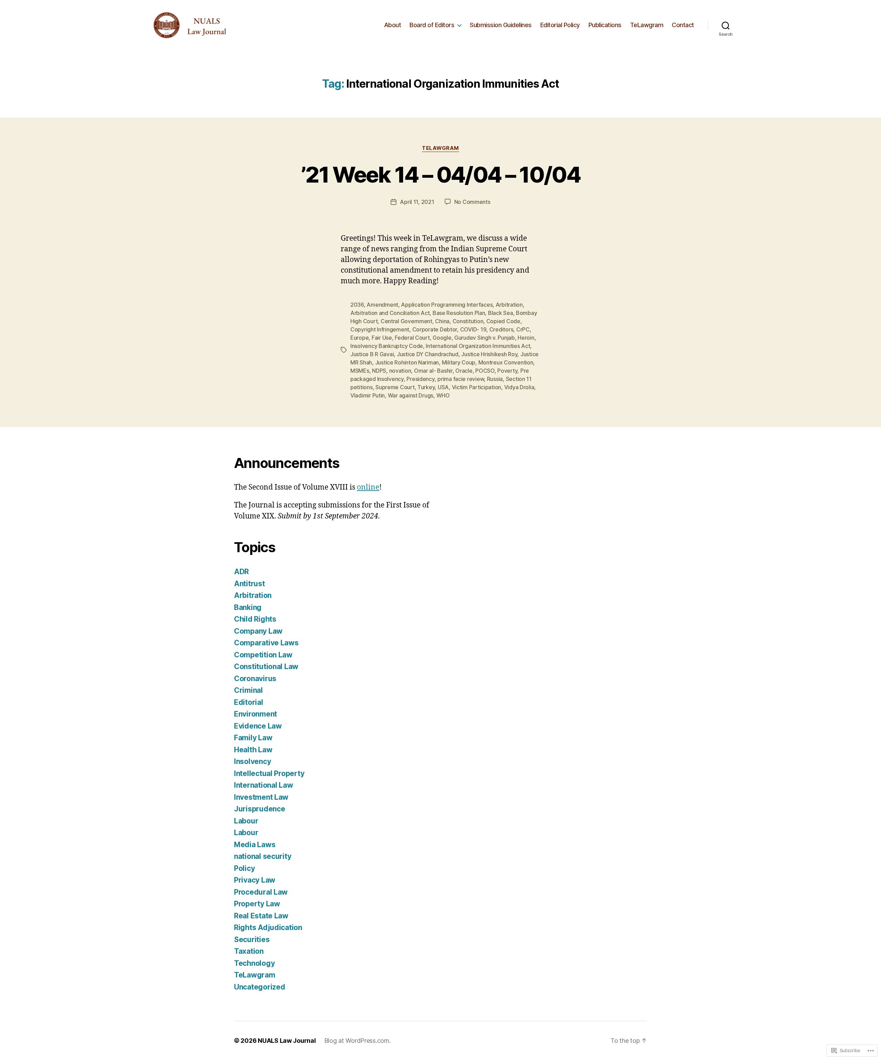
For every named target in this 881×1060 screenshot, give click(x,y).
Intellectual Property (269, 773)
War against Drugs (410, 395)
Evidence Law (258, 726)
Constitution (468, 321)
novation (400, 370)
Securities (251, 939)
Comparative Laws (266, 642)
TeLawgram (647, 25)
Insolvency (252, 761)
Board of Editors (432, 25)
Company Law (258, 631)
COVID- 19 (473, 329)
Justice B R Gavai (372, 354)
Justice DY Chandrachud (427, 354)
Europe (359, 337)
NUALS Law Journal (287, 1040)
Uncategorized (259, 987)
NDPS (379, 370)
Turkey (426, 387)
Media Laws (254, 844)
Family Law (253, 737)
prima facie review (460, 378)
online (368, 487)
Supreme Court (395, 387)
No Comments (472, 201)
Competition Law (263, 655)
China (442, 321)
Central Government (406, 321)
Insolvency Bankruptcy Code (386, 345)
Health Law (253, 749)
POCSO (485, 370)
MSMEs (359, 370)
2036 (357, 304)
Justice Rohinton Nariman (407, 362)
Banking (248, 607)
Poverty (507, 370)
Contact (683, 25)
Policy (244, 868)
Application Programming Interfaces (446, 304)
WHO (443, 395)
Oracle (463, 370)
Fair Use (382, 337)
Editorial (248, 702)
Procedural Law (261, 892)
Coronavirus (255, 678)
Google (442, 337)
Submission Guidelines (501, 25)
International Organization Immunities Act (478, 345)
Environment (255, 714)
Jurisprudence (259, 809)
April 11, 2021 (417, 201)
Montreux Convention (505, 362)
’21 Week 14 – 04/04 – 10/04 (440, 174)
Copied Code (503, 321)
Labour (246, 821)
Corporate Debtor (434, 329)
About (392, 25)
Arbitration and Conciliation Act (389, 312)
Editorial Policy (560, 25)
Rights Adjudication (268, 927)
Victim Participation (476, 387)
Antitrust (249, 583)
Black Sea (500, 312)
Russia (495, 378)
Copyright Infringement (379, 329)
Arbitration (509, 304)
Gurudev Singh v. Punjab (484, 337)
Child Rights (255, 619)
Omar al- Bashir (433, 370)
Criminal (248, 690)
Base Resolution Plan (459, 312)
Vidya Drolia (519, 387)
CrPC (523, 329)
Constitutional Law (266, 666)
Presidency (420, 378)
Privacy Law (254, 880)
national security (262, 856)
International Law (263, 785)
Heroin (526, 337)
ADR (241, 571)
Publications (605, 25)
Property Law (257, 903)
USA (443, 387)
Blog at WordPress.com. (357, 1040)
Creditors (501, 329)
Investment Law (261, 797)
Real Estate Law (261, 915)
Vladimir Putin (367, 395)
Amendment (382, 304)
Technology (254, 963)
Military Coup (459, 362)
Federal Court (412, 337)
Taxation (249, 951)
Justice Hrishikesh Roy (489, 354)
